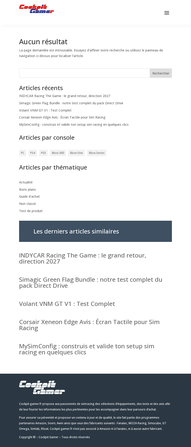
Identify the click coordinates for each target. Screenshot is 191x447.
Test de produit (31, 211)
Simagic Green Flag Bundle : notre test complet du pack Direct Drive (71, 103)
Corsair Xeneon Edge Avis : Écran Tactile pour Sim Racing (62, 117)
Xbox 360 (58, 153)
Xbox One (76, 153)
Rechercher (160, 73)
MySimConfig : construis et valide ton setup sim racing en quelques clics (74, 124)
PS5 (43, 153)
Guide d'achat (29, 196)
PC (22, 153)
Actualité (26, 182)
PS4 (32, 153)
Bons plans (27, 189)
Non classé (27, 203)
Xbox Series (97, 153)
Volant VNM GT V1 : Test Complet (45, 110)
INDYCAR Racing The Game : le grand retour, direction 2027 (64, 96)
